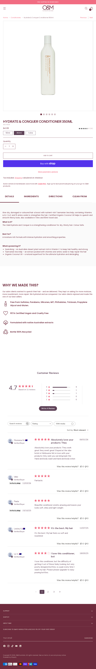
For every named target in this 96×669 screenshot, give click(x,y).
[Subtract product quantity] (13, 146)
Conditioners (16, 17)
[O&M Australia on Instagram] (8, 646)
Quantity (7, 141)
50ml (8, 133)
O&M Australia (21, 655)
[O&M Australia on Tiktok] (12, 646)
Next (91, 17)
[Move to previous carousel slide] (85, 358)
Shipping (18, 178)
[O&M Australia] (48, 8)
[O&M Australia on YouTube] (16, 646)
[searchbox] (16, 424)
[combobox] (41, 424)
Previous (83, 17)
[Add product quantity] (5, 146)
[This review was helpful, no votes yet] (81, 466)
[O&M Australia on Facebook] (4, 646)
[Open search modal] (86, 8)
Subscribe (88, 638)
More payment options (48, 172)
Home (5, 17)
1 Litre (30, 133)
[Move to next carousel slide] (91, 358)
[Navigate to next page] (60, 592)
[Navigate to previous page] (36, 592)
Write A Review (48, 408)
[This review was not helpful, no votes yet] (85, 466)
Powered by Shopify (9, 657)
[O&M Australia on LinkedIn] (20, 646)
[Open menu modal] (4, 8)
